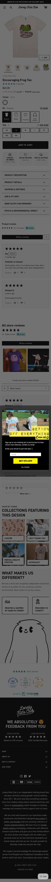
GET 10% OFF (25, 460)
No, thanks (25, 467)
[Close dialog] (47, 412)
